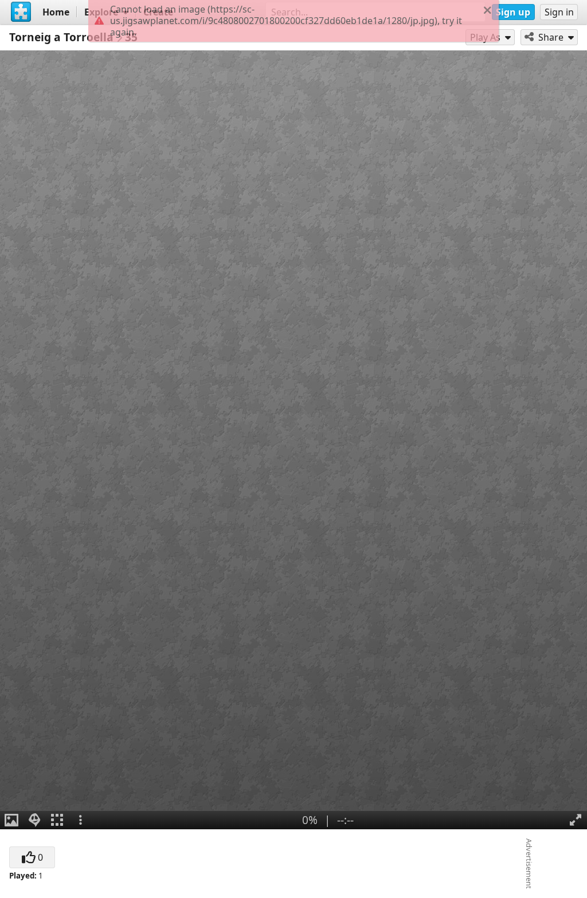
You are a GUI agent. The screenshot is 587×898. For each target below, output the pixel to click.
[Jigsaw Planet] (21, 12)
